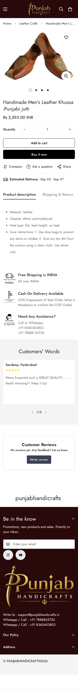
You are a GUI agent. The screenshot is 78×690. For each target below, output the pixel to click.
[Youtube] (21, 555)
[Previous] (32, 412)
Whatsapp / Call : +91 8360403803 (29, 624)
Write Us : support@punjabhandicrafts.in (31, 614)
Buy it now (39, 154)
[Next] (46, 412)
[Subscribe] (70, 544)
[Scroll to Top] (70, 668)
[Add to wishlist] (66, 37)
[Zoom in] (66, 76)
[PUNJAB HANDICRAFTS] (39, 9)
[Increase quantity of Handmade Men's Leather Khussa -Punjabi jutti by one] (70, 129)
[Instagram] (8, 555)
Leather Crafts (28, 23)
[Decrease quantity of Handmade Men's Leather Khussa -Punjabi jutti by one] (24, 129)
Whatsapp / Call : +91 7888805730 (29, 619)
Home (7, 23)
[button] (70, 9)
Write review (39, 460)
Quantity (9, 129)
